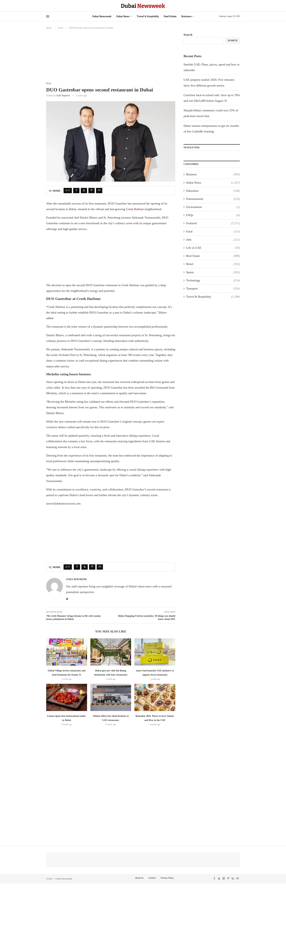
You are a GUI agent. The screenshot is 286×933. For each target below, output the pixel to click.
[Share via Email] (99, 190)
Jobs (213, 239)
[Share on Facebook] (76, 190)
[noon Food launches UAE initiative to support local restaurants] (154, 652)
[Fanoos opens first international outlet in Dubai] (66, 697)
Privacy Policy (167, 878)
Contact (152, 878)
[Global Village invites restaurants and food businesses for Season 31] (66, 652)
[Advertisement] (110, 57)
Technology (213, 280)
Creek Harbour (135, 209)
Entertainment (213, 198)
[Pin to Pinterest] (91, 190)
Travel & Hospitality (148, 16)
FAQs (213, 215)
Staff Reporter (63, 95)
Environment (213, 207)
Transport (213, 288)
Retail (213, 264)
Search (188, 34)
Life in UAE (213, 247)
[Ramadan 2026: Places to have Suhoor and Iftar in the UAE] (154, 697)
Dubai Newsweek (101, 16)
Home (48, 28)
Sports (213, 272)
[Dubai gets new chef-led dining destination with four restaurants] (110, 652)
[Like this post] (69, 190)
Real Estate (170, 16)
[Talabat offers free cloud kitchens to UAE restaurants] (110, 697)
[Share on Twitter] (84, 190)
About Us (139, 878)
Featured (213, 223)
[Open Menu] (47, 16)
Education (213, 190)
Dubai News (123, 16)
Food (60, 28)
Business (186, 16)
